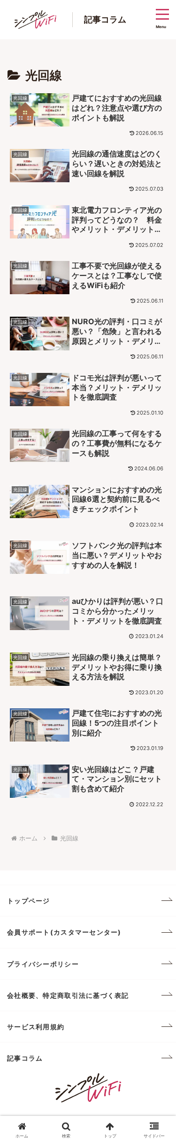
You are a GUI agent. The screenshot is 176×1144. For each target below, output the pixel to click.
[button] (157, 1121)
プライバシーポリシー (43, 964)
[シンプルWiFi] (88, 1087)
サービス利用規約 (35, 1027)
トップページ (28, 901)
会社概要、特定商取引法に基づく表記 (68, 995)
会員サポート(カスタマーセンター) (64, 932)
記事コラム (25, 1058)
